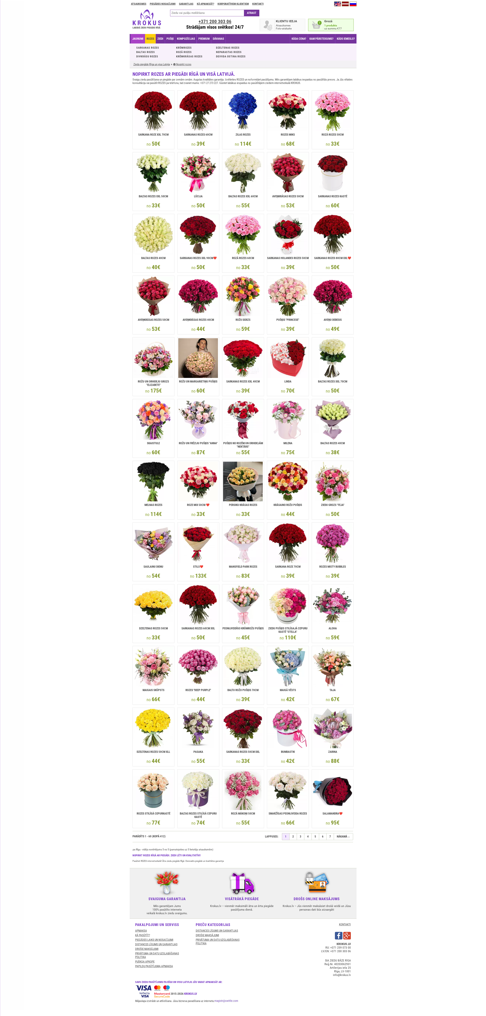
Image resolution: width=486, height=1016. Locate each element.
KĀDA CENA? (299, 38)
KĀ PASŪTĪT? (142, 935)
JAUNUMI (137, 38)
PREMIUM (204, 38)
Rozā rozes (184, 52)
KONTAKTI (345, 924)
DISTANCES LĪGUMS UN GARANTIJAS (156, 944)
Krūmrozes (184, 47)
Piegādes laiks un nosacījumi (154, 940)
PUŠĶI (170, 38)
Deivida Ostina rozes (231, 56)
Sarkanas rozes (147, 47)
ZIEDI (160, 38)
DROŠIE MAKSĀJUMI (147, 949)
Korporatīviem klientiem (233, 3)
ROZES (150, 38)
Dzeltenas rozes (228, 47)
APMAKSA (141, 930)
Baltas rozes (145, 52)
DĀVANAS (218, 38)
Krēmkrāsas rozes (189, 56)
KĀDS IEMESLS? (346, 38)
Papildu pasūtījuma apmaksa (154, 966)
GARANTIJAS (186, 3)
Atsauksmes (138, 3)
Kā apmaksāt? (205, 3)
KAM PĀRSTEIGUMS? (321, 38)
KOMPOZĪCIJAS (186, 38)
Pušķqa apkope (145, 961)
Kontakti (258, 3)
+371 (215, 21)
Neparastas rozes (229, 52)
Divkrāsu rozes (147, 56)
